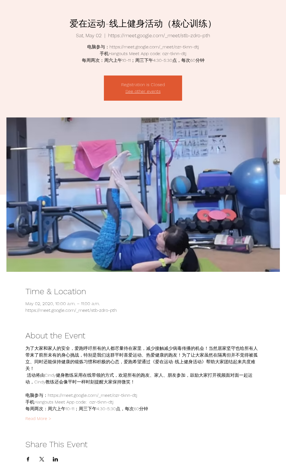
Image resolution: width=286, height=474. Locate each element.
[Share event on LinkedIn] (55, 459)
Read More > (38, 418)
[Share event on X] (41, 459)
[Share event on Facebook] (28, 459)
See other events (143, 91)
